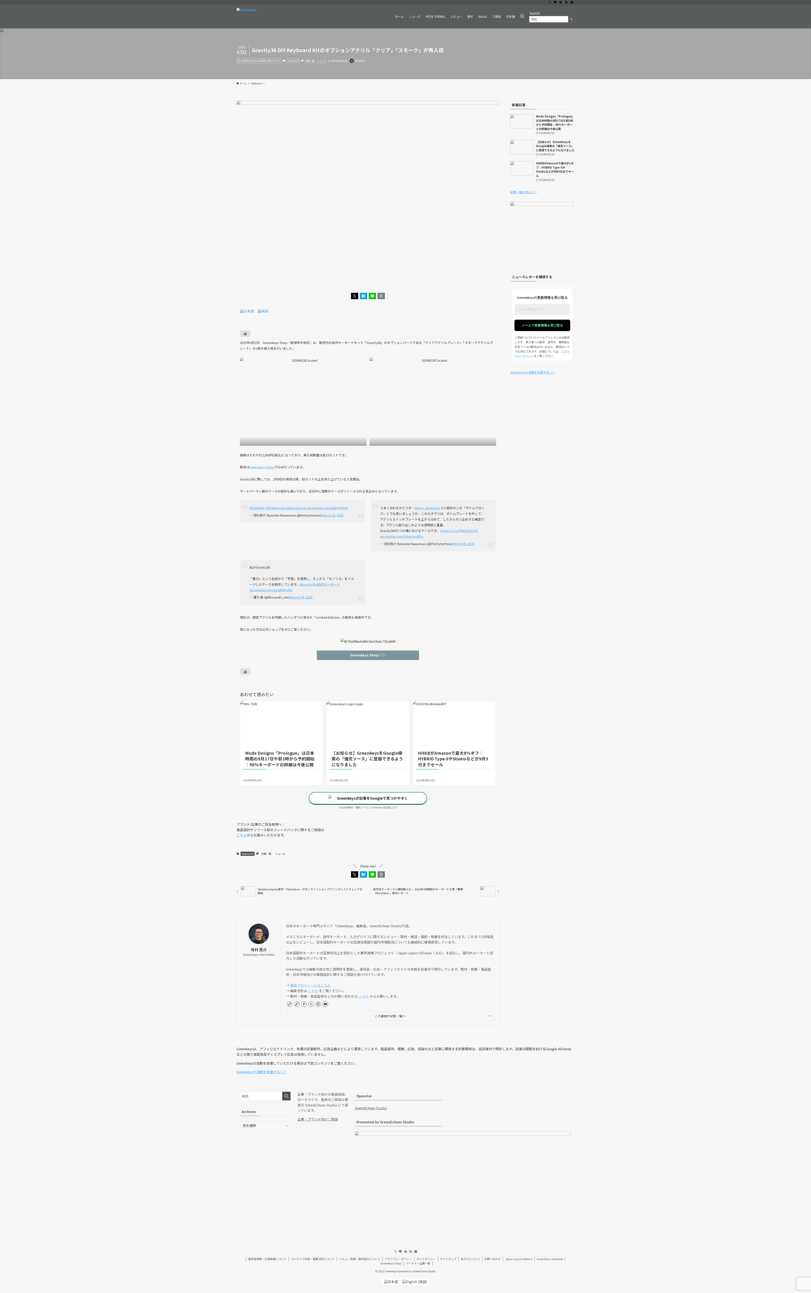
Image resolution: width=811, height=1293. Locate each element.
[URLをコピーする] (381, 296)
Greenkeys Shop (261, 467)
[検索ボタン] (522, 16)
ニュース (321, 60)
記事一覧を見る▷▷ (523, 192)
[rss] (566, 2)
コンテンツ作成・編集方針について (313, 1259)
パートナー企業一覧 (418, 1263)
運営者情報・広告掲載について (267, 1259)
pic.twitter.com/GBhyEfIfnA (327, 508)
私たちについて (470, 1259)
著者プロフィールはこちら (310, 985)
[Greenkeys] (246, 16)
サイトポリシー (426, 1259)
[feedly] (560, 2)
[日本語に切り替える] (247, 311)
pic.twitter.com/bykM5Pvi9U (271, 590)
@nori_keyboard (427, 508)
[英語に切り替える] (263, 311)
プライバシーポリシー (398, 1259)
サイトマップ (448, 1259)
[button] (354, 296)
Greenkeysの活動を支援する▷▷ (532, 372)
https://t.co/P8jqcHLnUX (459, 530)
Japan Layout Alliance (518, 1259)
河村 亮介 (259, 949)
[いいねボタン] (245, 333)
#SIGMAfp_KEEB (261, 508)
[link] (289, 1004)
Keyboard (293, 60)
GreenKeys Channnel (550, 1259)
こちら (242, 834)
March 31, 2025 (333, 515)
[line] (555, 2)
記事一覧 (309, 60)
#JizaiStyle (298, 508)
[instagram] (318, 1004)
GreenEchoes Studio (371, 1107)
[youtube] (325, 1004)
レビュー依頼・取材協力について (359, 1259)
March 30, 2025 (463, 543)
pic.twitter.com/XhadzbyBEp (401, 536)
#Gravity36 (282, 508)
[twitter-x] (549, 2)
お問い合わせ (492, 1259)
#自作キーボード (328, 584)
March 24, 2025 (302, 597)
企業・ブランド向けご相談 (317, 1119)
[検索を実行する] (571, 19)
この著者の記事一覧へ (390, 1016)
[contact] (571, 2)
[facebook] (304, 1004)
